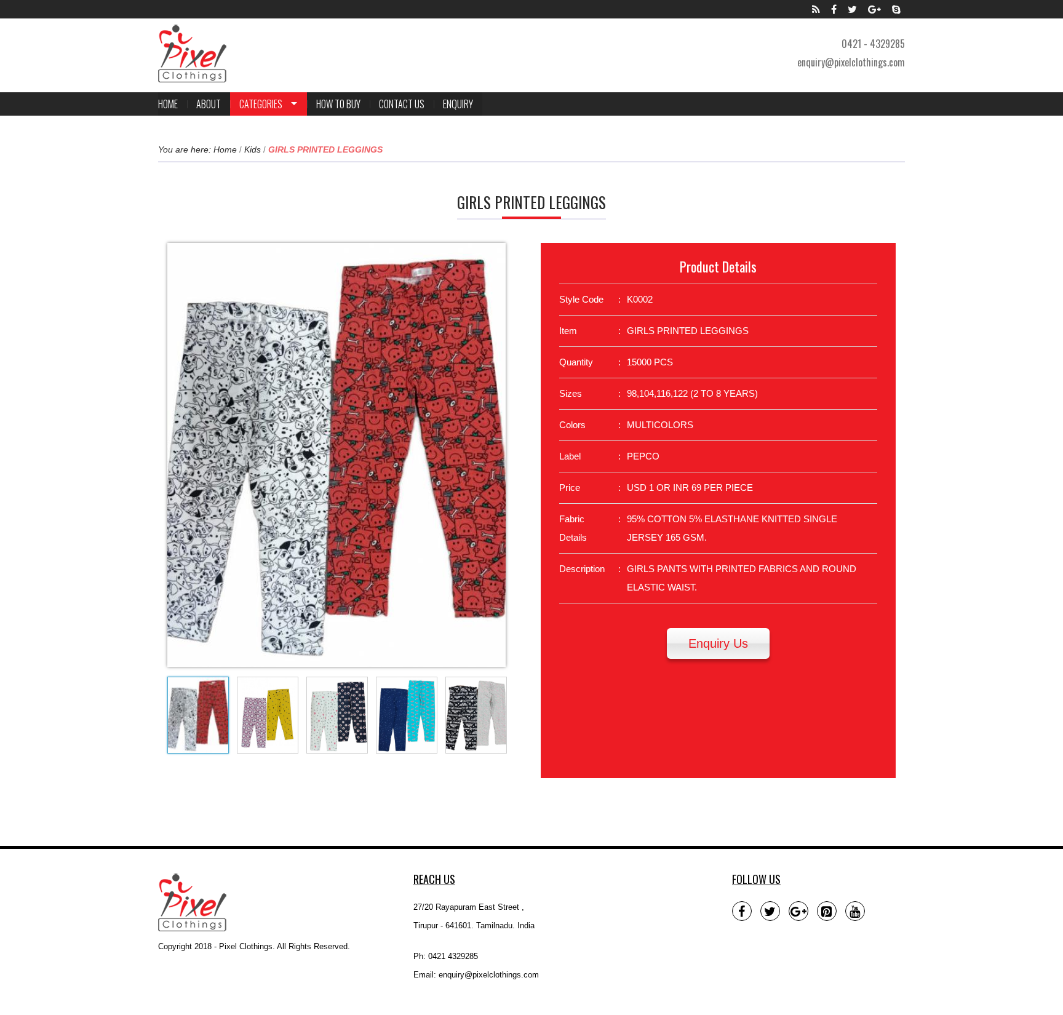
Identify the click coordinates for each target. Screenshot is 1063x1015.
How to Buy (338, 104)
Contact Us (401, 104)
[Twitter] (852, 9)
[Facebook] (834, 9)
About (208, 104)
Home (168, 104)
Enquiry (458, 104)
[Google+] (874, 9)
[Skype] (896, 9)
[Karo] (192, 53)
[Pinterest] (827, 911)
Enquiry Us (718, 643)
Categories (260, 104)
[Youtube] (855, 911)
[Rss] (816, 9)
